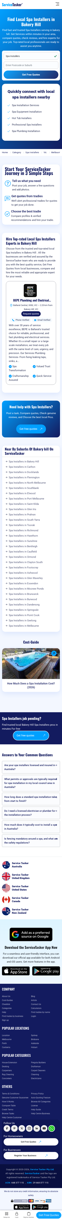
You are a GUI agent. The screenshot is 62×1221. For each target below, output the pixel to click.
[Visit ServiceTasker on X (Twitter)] (22, 1128)
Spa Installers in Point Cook (24, 615)
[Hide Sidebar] (57, 3)
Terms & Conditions (10, 1094)
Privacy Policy (37, 1094)
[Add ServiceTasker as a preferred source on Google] (31, 934)
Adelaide (35, 1043)
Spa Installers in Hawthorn (23, 535)
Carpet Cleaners (38, 1070)
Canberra (6, 1047)
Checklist (6, 1004)
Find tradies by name (40, 1012)
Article (34, 1000)
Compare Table (9, 1105)
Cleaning (35, 1074)
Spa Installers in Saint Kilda (24, 503)
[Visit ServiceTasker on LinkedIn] (36, 1128)
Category (16, 152)
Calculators (36, 1008)
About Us (6, 996)
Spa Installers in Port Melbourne (26, 498)
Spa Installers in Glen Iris (22, 509)
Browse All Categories (40, 1101)
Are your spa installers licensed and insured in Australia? (29, 767)
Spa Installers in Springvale (24, 609)
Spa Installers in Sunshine (23, 541)
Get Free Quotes (29, 1142)
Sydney (34, 1035)
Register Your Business (25, 1155)
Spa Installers (32, 152)
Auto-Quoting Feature (40, 1097)
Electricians (36, 1078)
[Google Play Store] (46, 970)
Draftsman (36, 1066)
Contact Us (36, 1004)
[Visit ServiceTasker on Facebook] (7, 1128)
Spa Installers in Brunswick (24, 594)
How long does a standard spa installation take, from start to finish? (30, 799)
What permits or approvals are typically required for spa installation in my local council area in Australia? (30, 783)
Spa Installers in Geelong (22, 620)
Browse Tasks (8, 1113)
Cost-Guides (7, 1000)
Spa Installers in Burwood (23, 599)
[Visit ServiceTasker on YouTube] (44, 1128)
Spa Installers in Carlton (22, 466)
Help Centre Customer (12, 1117)
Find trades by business (12, 1016)
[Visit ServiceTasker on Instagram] (29, 1128)
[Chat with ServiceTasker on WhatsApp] (51, 1128)
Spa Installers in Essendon (23, 583)
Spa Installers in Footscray (23, 567)
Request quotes (31, 313)
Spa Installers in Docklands (24, 472)
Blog (33, 996)
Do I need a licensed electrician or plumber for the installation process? (29, 812)
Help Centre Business (40, 1113)
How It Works (8, 1101)
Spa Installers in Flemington (24, 477)
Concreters (7, 1078)
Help (4, 1012)
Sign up (5, 1020)
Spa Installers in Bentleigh (23, 546)
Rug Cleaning (8, 1074)
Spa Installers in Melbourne (24, 625)
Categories (7, 1008)
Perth (4, 1043)
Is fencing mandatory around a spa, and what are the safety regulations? (31, 840)
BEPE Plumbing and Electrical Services (31, 300)
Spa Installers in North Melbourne (27, 482)
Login (33, 1016)
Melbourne (56, 152)
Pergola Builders (38, 1062)
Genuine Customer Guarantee (15, 1097)
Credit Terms (7, 1109)
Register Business (28, 1217)
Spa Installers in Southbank (24, 488)
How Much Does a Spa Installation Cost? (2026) (31, 685)
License (34, 1105)
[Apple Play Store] (16, 970)
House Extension (9, 1062)
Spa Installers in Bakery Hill (24, 461)
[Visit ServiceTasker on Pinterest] (14, 1128)
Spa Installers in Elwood (22, 493)
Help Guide (36, 1109)
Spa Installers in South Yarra (24, 519)
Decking (5, 1066)
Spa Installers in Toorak (22, 525)
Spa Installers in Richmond (23, 530)
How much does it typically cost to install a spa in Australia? (30, 826)
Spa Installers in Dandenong (24, 604)
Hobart (34, 1047)
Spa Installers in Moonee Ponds (26, 588)
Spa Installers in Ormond (22, 556)
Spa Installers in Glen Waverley (26, 578)
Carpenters (7, 1070)
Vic (45, 152)
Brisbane (35, 1039)
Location (6, 1035)
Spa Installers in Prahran (22, 514)
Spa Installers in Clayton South (26, 562)
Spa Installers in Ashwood (23, 572)
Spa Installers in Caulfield (23, 551)
